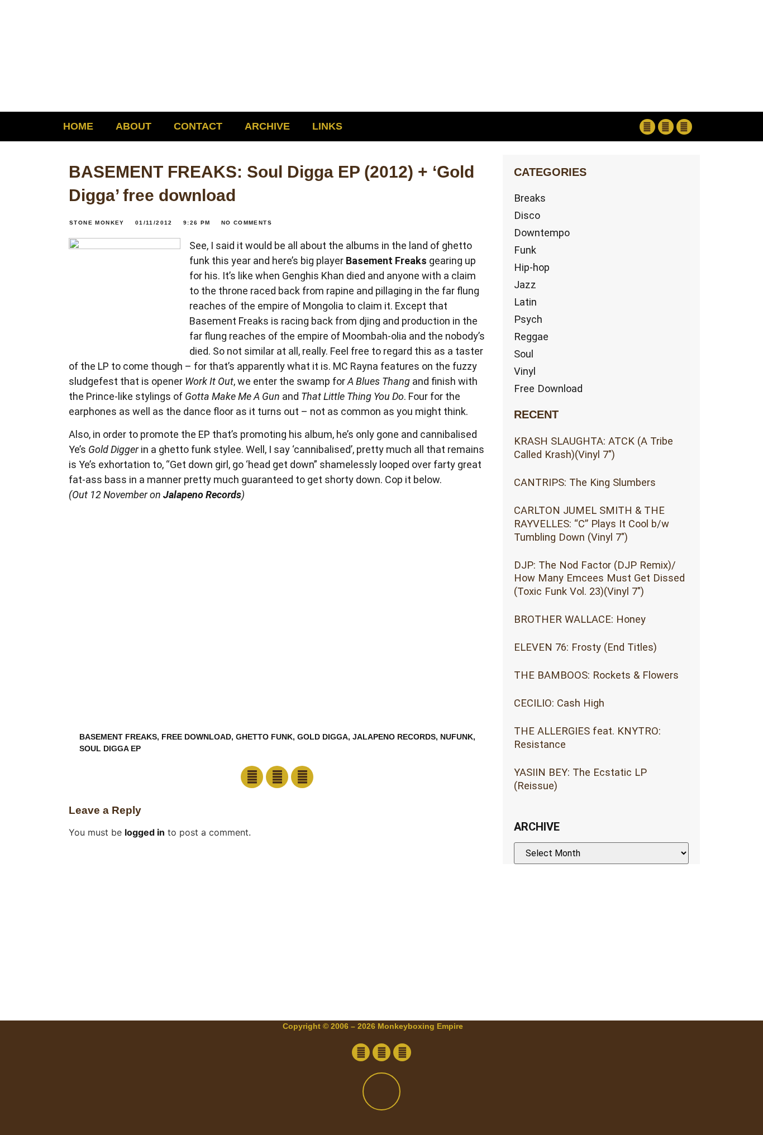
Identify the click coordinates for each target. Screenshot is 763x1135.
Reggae (531, 336)
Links (327, 126)
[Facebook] (647, 127)
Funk (525, 250)
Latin (525, 302)
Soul (523, 354)
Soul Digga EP (110, 748)
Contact (198, 126)
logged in (145, 832)
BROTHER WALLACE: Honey (580, 619)
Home (78, 126)
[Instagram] (684, 127)
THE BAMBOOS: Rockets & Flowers (596, 675)
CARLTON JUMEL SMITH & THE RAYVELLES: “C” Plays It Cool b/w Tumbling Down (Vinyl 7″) (591, 523)
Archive (267, 126)
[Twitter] (666, 127)
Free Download (548, 388)
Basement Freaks (386, 260)
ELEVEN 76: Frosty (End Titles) (585, 647)
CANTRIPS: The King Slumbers (585, 482)
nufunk (456, 736)
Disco (527, 215)
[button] (575, 126)
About (133, 126)
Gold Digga (322, 736)
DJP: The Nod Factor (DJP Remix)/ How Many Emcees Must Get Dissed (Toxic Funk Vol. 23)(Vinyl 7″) (599, 578)
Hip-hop (532, 267)
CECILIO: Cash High (559, 703)
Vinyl (525, 371)
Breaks (530, 198)
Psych (528, 319)
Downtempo (542, 233)
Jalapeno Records (202, 494)
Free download (196, 736)
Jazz (525, 284)
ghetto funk (264, 736)
